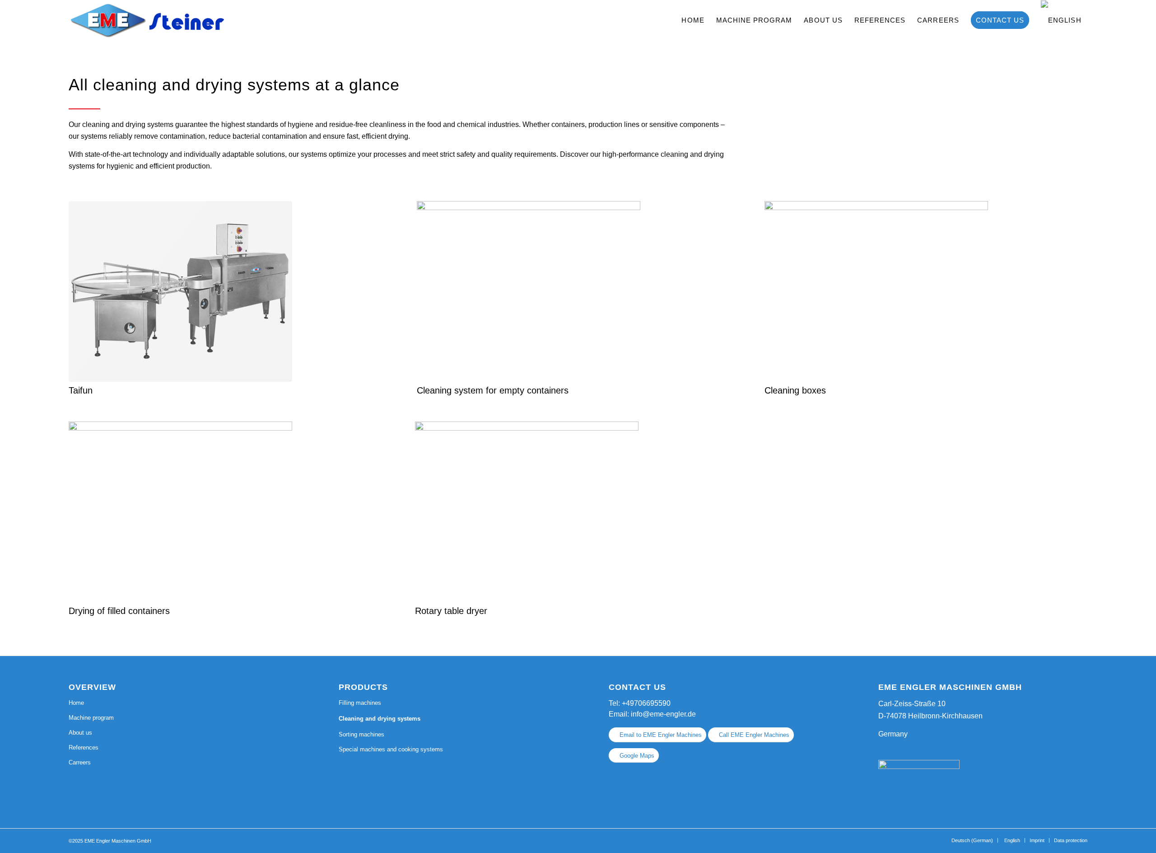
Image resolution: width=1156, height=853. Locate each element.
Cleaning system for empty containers (493, 390)
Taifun (81, 390)
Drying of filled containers (119, 611)
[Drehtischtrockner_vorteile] (527, 512)
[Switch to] (1061, 20)
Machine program (91, 717)
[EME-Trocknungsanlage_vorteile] (180, 512)
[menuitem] (693, 20)
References (83, 747)
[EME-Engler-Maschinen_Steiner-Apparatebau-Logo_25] (146, 20)
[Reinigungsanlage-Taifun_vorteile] (180, 291)
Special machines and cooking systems (391, 749)
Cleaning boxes (795, 390)
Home (76, 702)
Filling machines (360, 702)
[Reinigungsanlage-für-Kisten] (876, 291)
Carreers (80, 762)
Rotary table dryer (451, 611)
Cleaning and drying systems (379, 718)
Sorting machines (361, 734)
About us (80, 732)
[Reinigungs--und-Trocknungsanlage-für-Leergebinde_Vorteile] (528, 291)
